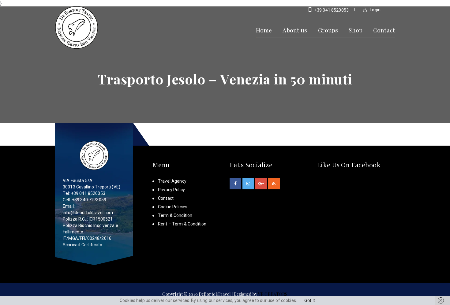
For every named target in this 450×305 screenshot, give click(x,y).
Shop (355, 30)
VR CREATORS (273, 294)
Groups (328, 30)
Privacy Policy (171, 189)
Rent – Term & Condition (182, 223)
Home (264, 30)
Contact (384, 30)
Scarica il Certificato (82, 244)
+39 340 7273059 (89, 199)
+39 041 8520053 (331, 10)
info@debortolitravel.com (88, 212)
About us (295, 30)
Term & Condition (175, 215)
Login (375, 9)
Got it (309, 300)
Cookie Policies (172, 206)
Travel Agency (172, 181)
